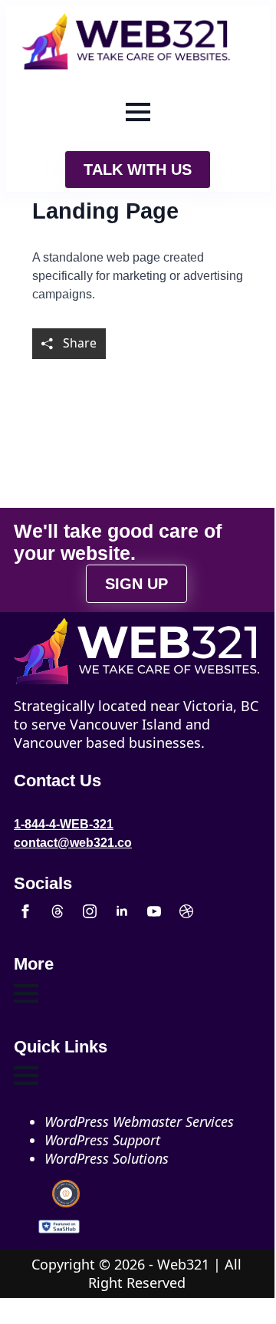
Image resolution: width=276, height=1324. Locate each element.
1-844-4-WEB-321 (63, 824)
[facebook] (25, 911)
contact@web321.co (73, 842)
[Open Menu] (138, 112)
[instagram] (89, 911)
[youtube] (154, 911)
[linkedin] (121, 911)
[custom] (57, 911)
